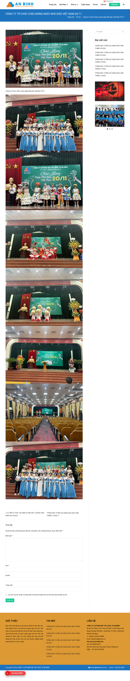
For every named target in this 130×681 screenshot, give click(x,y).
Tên (7, 566)
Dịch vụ (73, 4)
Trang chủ (52, 4)
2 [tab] (109, 129)
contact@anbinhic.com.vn (99, 667)
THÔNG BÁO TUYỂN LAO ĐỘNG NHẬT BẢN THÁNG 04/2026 (109, 47)
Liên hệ (103, 4)
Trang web (9, 585)
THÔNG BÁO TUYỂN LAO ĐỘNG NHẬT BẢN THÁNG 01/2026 (109, 67)
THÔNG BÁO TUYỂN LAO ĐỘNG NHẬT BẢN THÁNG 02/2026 (109, 61)
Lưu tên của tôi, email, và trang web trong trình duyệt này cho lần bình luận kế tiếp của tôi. (37, 595)
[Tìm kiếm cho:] (109, 32)
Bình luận (9, 536)
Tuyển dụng (85, 4)
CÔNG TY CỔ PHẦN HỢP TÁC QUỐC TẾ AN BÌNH (33, 667)
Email (8, 575)
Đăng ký (115, 4)
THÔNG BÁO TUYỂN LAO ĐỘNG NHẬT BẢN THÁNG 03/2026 (109, 54)
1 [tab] (107, 129)
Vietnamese (109, 1)
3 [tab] (112, 129)
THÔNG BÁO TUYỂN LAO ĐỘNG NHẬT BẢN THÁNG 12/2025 (109, 74)
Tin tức (95, 4)
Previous (97, 115)
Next (121, 115)
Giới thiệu (62, 4)
